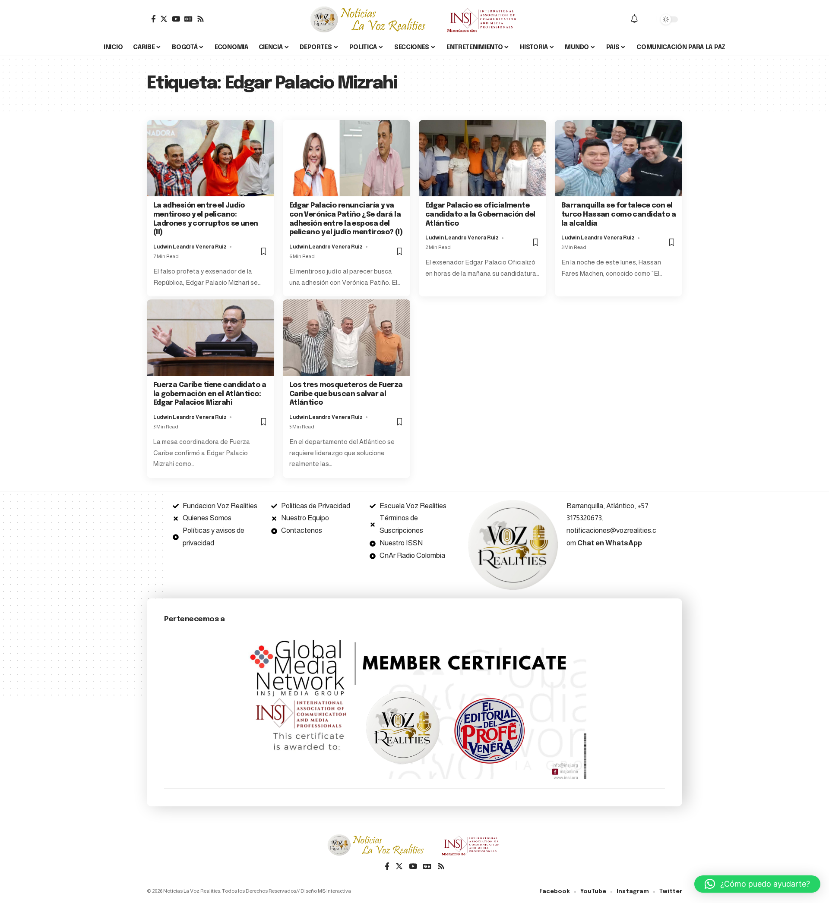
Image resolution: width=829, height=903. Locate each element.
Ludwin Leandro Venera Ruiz (190, 247)
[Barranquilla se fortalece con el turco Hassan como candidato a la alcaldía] (618, 158)
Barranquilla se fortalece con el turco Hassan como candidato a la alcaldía (618, 214)
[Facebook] (153, 18)
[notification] (634, 19)
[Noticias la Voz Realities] (414, 19)
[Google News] (188, 18)
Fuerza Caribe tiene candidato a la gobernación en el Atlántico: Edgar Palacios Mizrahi (209, 394)
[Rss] (200, 18)
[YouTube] (176, 18)
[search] (647, 19)
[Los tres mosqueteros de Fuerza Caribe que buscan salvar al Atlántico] (346, 337)
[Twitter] (164, 18)
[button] (757, 884)
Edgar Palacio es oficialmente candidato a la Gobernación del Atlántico (480, 214)
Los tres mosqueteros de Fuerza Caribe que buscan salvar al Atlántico (346, 394)
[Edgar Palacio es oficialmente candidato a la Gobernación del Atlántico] (482, 158)
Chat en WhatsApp (609, 543)
